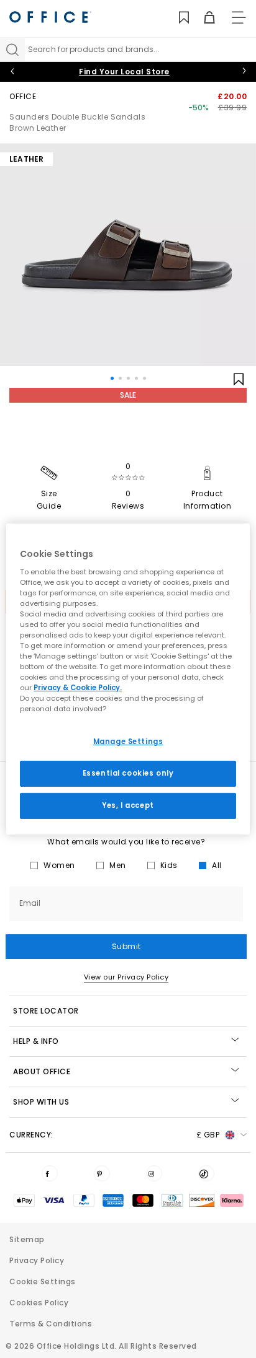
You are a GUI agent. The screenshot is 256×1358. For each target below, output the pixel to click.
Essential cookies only (128, 773)
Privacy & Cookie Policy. (78, 688)
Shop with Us (41, 1102)
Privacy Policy (36, 1260)
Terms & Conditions (50, 1323)
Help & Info (36, 1041)
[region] (127, 679)
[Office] (50, 17)
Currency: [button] (114, 1134)
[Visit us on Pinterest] (102, 1173)
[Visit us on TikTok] (206, 1173)
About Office (41, 1071)
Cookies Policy (38, 1302)
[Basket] (202, 18)
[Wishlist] (177, 18)
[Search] (12, 49)
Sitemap (27, 1239)
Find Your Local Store (124, 71)
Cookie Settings (42, 1281)
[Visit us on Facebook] (50, 1173)
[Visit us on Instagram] (154, 1173)
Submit (126, 946)
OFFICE (22, 96)
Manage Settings (128, 742)
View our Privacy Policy (126, 977)
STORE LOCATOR (46, 1010)
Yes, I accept (127, 805)
